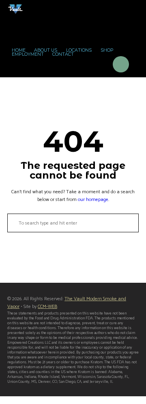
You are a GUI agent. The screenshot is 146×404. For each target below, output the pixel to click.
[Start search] (12, 223)
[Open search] (99, 65)
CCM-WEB (47, 306)
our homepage (93, 199)
